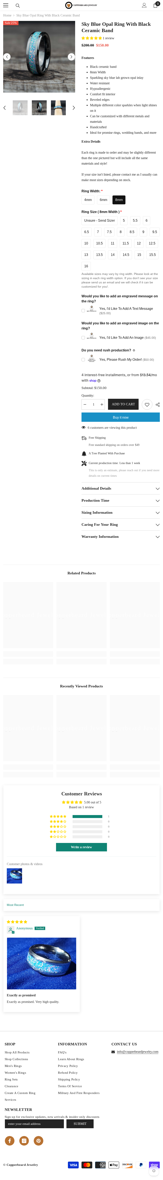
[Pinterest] (39, 1141)
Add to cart (123, 404)
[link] (28, 654)
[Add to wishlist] (147, 404)
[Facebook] (10, 1141)
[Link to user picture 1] (41, 963)
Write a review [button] (81, 847)
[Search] (17, 5)
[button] (7, 56)
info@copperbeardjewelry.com (137, 1051)
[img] (17, 922)
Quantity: (88, 395)
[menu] (5, 5)
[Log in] (144, 5)
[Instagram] (24, 1141)
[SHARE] (156, 405)
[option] (39, 57)
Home (7, 15)
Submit (80, 1123)
